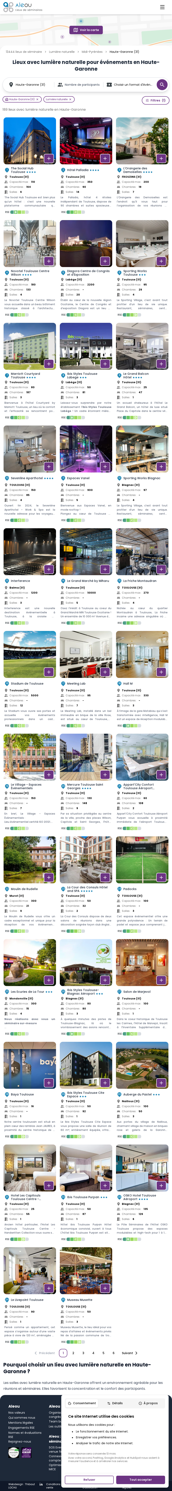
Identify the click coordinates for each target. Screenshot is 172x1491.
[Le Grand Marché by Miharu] (86, 577)
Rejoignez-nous (19, 1441)
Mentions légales (20, 1423)
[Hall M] (142, 680)
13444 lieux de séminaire (24, 52)
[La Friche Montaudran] (142, 577)
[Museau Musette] (86, 1296)
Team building (59, 1421)
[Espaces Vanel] (86, 475)
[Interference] (30, 577)
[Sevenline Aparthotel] (30, 475)
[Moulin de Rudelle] (30, 886)
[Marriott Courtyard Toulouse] (30, 372)
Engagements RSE (21, 1428)
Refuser (89, 1480)
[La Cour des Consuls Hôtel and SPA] (86, 886)
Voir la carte (89, 30)
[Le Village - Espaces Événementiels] (30, 783)
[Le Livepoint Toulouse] (30, 1296)
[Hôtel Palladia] (86, 167)
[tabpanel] (115, 1438)
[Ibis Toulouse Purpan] (86, 1194)
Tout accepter (140, 1480)
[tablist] (115, 1403)
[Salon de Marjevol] (142, 988)
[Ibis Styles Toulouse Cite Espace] (86, 1091)
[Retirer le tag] (37, 99)
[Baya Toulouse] (30, 1091)
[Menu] (162, 7)
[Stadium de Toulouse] (30, 680)
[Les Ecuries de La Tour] (30, 988)
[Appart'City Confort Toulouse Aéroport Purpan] (142, 783)
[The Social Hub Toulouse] (30, 167)
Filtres (158, 100)
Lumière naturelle (62, 52)
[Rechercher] (162, 84)
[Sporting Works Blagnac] (142, 475)
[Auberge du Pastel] (142, 1091)
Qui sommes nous (21, 1418)
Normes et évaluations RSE (25, 1435)
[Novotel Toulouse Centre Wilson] (30, 269)
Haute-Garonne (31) (30, 85)
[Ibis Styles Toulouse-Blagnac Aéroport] (86, 988)
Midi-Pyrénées (92, 52)
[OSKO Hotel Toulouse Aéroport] (142, 1194)
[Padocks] (142, 886)
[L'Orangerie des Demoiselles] (142, 167)
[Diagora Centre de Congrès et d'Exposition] (86, 269)
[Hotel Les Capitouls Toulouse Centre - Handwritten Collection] (30, 1194)
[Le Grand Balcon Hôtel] (142, 372)
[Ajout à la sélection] (48, 158)
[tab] (82, 1403)
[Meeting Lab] (86, 680)
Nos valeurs (16, 1413)
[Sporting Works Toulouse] (142, 269)
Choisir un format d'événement (133, 85)
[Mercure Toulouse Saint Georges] (86, 783)
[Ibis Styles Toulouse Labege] (86, 372)
